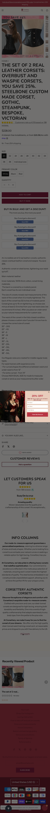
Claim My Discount (37, 414)
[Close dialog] (49, 392)
